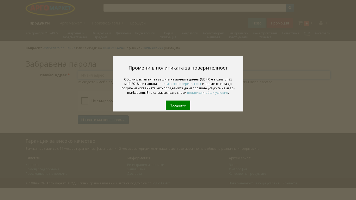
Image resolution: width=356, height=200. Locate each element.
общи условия (216, 92)
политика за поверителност (179, 84)
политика (194, 92)
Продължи (178, 105)
